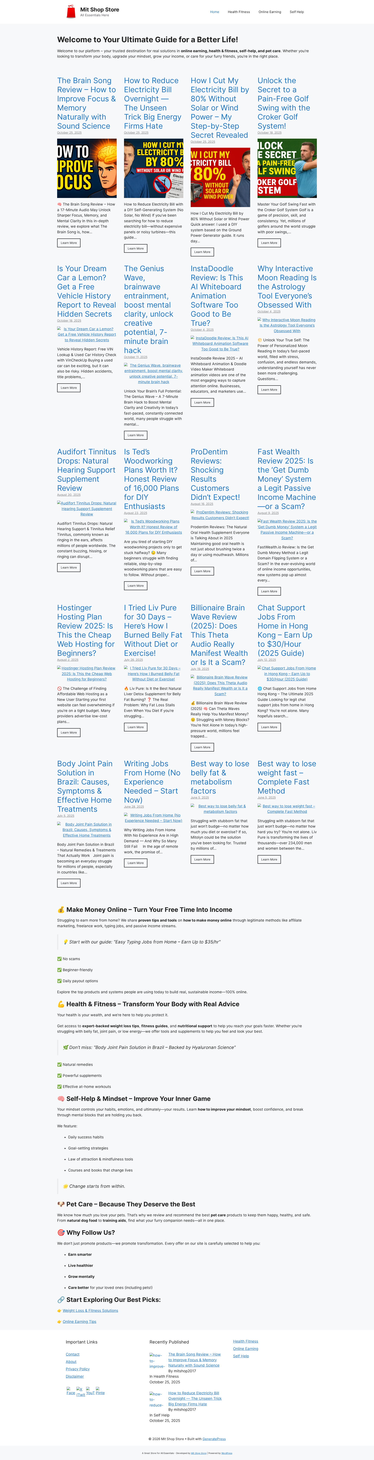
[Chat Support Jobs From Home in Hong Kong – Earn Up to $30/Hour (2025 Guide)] (287, 679)
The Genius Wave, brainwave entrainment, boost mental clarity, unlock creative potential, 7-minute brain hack (148, 309)
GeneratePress (214, 1439)
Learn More (69, 243)
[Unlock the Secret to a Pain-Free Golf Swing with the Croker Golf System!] (287, 195)
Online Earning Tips (79, 1321)
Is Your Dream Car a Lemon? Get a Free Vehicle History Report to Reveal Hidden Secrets (86, 291)
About (71, 1362)
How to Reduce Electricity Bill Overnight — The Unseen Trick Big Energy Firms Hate (152, 103)
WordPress (226, 1453)
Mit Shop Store (99, 9)
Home (214, 12)
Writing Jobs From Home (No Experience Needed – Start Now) (152, 781)
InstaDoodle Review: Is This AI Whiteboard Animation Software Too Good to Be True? (217, 295)
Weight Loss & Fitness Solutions (90, 1310)
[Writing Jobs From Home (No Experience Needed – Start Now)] (154, 820)
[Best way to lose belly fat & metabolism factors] (220, 811)
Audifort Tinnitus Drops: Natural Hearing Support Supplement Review (86, 470)
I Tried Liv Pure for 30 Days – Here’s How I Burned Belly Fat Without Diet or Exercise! (153, 630)
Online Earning (270, 12)
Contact (72, 1354)
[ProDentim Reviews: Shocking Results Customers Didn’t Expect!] (220, 518)
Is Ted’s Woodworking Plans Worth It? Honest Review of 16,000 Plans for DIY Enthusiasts (151, 479)
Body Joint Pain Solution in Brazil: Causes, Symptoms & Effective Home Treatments (85, 786)
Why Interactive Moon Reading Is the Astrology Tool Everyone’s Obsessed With (287, 286)
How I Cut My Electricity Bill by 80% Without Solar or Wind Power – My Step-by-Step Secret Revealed (220, 107)
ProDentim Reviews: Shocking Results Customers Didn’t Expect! (215, 474)
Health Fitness (239, 12)
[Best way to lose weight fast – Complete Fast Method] (287, 811)
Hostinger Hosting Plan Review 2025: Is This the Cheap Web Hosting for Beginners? (86, 630)
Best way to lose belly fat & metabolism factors (220, 777)
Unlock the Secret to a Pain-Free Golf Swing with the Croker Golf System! (284, 103)
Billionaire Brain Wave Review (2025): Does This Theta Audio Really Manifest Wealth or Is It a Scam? (219, 635)
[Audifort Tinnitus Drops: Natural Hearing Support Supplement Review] (87, 514)
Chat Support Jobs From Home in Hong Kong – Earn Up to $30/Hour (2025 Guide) (285, 630)
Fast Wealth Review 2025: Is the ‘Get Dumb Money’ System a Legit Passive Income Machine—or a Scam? (287, 479)
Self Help (297, 12)
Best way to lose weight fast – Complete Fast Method (287, 777)
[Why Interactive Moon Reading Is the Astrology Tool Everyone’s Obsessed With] (287, 331)
